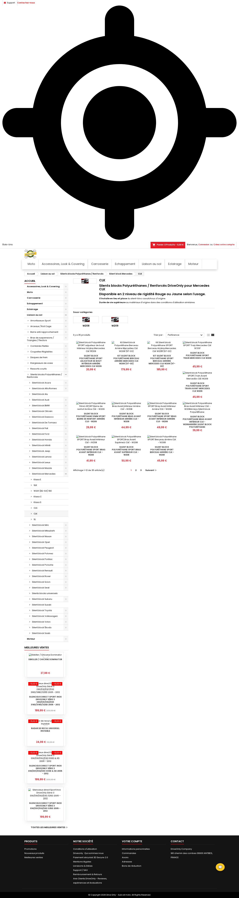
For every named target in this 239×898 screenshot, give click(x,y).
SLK (35, 485)
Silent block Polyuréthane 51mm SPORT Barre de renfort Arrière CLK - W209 (91, 417)
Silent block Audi (40, 399)
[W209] (115, 319)
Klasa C (38, 496)
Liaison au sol (34, 314)
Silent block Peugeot (43, 547)
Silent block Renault (42, 570)
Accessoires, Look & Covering (43, 286)
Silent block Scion (41, 581)
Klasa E (37, 479)
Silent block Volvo (41, 621)
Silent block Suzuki (41, 604)
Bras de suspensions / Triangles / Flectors (40, 339)
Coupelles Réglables (41, 351)
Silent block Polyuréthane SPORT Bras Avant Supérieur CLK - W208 (126, 451)
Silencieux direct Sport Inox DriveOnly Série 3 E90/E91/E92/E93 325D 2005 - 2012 (45, 807)
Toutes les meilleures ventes (49, 827)
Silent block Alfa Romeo (44, 388)
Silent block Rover (41, 576)
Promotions (30, 849)
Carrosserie (33, 297)
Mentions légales (82, 861)
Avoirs (125, 857)
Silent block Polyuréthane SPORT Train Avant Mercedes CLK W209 (197, 387)
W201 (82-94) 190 (43, 490)
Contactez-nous (26, 2)
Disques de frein (38, 357)
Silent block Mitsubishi (43, 530)
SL (35, 519)
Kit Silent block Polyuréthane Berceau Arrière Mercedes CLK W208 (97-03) (126, 359)
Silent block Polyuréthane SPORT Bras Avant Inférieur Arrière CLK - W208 (161, 417)
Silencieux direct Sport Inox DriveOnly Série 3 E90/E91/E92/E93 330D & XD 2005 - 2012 (45, 769)
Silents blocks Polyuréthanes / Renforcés (44, 376)
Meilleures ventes (33, 857)
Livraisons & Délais (83, 865)
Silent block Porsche (42, 564)
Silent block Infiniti (41, 445)
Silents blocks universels (45, 593)
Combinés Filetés (39, 346)
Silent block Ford (40, 434)
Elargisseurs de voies (41, 363)
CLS (35, 507)
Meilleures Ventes (36, 647)
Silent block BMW (41, 405)
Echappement (35, 303)
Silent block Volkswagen (45, 616)
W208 (86, 325)
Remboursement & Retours (87, 874)
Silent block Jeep (41, 451)
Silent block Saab (41, 633)
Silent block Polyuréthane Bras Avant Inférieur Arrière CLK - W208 (126, 417)
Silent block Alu (40, 394)
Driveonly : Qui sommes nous (88, 853)
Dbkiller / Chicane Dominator (45, 659)
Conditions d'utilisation (85, 849)
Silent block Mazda (42, 468)
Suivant (151, 470)
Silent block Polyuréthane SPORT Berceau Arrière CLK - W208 (162, 451)
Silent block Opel (41, 542)
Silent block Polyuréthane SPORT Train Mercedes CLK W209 (197, 355)
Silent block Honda (42, 439)
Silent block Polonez (42, 553)
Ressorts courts (38, 368)
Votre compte (132, 841)
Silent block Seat (40, 587)
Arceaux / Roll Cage (40, 326)
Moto (30, 292)
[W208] (86, 319)
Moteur (31, 638)
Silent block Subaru (42, 599)
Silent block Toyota (42, 610)
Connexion (203, 244)
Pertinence (185, 335)
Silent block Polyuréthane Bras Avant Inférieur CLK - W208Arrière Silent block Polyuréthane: (197, 421)
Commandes (129, 853)
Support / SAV (80, 870)
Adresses (127, 861)
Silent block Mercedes (43, 473)
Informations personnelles (136, 849)
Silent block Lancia (41, 456)
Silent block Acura (41, 382)
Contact (177, 841)
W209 (115, 325)
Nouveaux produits (34, 853)
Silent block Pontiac (42, 559)
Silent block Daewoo (43, 416)
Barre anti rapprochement (44, 332)
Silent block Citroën (42, 411)
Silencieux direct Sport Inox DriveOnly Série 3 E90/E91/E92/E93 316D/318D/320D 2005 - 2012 (45, 700)
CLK (35, 513)
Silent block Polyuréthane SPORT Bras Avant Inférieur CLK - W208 (90, 451)
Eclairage (32, 309)
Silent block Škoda (41, 627)
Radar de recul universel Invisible (45, 729)
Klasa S (37, 502)
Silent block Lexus (41, 462)
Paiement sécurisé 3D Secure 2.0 (90, 857)
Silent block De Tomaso (44, 422)
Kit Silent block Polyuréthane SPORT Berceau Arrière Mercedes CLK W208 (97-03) (162, 361)
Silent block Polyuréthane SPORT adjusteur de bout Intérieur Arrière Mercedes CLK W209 (90, 361)
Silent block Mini (40, 525)
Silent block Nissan (42, 536)
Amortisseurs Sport (40, 320)
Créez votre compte (223, 244)
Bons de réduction (131, 865)
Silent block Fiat (40, 428)
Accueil (29, 281)
